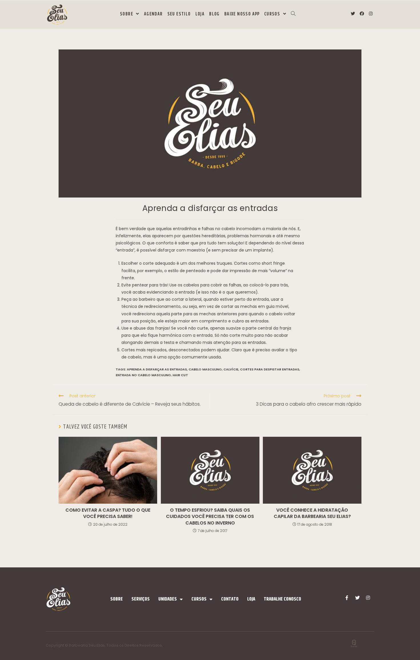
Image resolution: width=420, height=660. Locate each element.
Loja (251, 599)
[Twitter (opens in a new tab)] (353, 13)
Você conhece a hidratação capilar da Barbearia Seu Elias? (312, 513)
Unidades (167, 599)
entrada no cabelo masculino (143, 375)
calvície (230, 369)
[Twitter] (357, 597)
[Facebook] (346, 597)
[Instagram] (368, 597)
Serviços (140, 599)
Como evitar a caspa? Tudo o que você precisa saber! (107, 513)
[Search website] (293, 14)
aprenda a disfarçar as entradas (157, 369)
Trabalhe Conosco (282, 599)
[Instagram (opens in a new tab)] (370, 13)
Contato (230, 599)
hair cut (180, 375)
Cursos (199, 599)
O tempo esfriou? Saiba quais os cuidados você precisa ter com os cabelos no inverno (210, 516)
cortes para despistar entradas (269, 369)
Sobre (116, 599)
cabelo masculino (205, 369)
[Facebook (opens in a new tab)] (361, 13)
